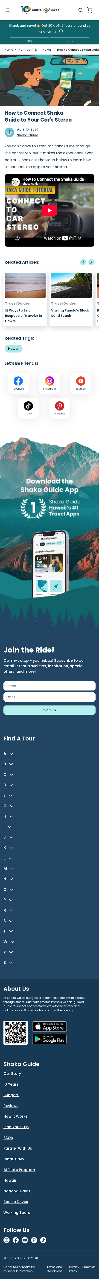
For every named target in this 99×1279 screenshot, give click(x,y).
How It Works (15, 1116)
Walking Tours (16, 1212)
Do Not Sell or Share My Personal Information (19, 1269)
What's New (14, 1159)
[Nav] (7, 10)
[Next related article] (91, 262)
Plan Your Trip (27, 50)
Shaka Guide (27, 135)
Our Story (12, 1073)
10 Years (10, 1084)
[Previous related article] (83, 262)
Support (11, 1095)
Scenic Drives (15, 1201)
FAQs (8, 1137)
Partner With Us (17, 1148)
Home (9, 50)
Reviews (10, 1105)
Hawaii (47, 50)
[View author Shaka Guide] (9, 132)
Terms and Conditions (54, 1269)
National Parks (16, 1191)
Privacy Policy (74, 1269)
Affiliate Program (19, 1169)
